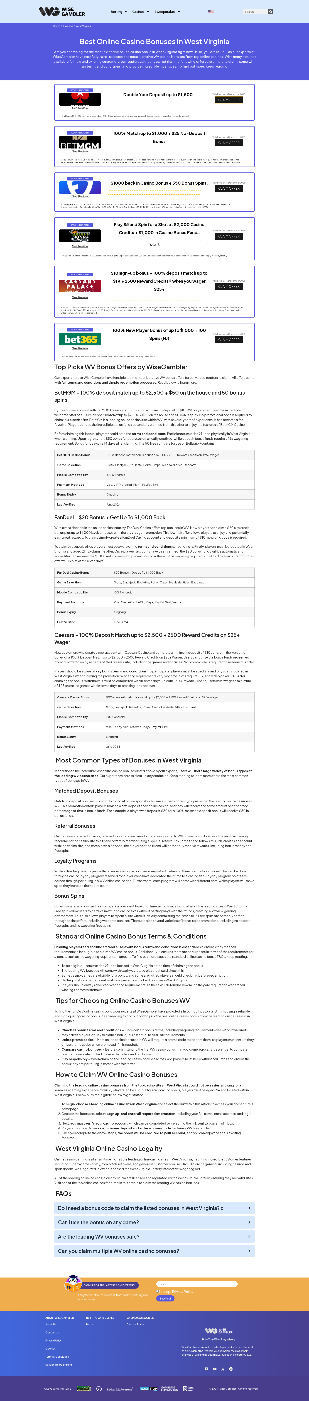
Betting (116, 11)
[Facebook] (230, 1369)
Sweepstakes (164, 11)
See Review (80, 108)
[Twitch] (206, 1369)
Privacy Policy (182, 1291)
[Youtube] (214, 1369)
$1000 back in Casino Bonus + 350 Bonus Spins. (159, 182)
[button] (80, 90)
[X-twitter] (222, 1369)
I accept (176, 1291)
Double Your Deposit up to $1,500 (158, 94)
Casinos (138, 11)
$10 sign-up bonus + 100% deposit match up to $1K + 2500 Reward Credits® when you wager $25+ (159, 281)
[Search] (270, 11)
